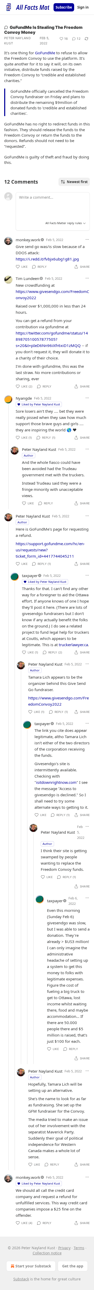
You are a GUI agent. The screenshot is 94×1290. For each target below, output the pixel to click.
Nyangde (24, 398)
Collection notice (47, 1253)
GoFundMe (45, 52)
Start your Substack (33, 1266)
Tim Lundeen (27, 278)
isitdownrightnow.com (56, 782)
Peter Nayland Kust (17, 40)
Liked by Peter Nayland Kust (41, 404)
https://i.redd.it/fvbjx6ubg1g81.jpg (47, 259)
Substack (21, 1278)
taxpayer (30, 575)
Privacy (64, 1247)
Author (28, 455)
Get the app (72, 1266)
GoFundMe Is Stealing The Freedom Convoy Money (43, 30)
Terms (79, 1247)
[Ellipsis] (87, 239)
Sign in (83, 7)
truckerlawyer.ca (73, 644)
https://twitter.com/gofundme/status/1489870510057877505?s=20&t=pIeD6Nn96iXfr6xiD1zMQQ (52, 339)
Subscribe (64, 7)
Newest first (77, 181)
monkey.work (28, 239)
